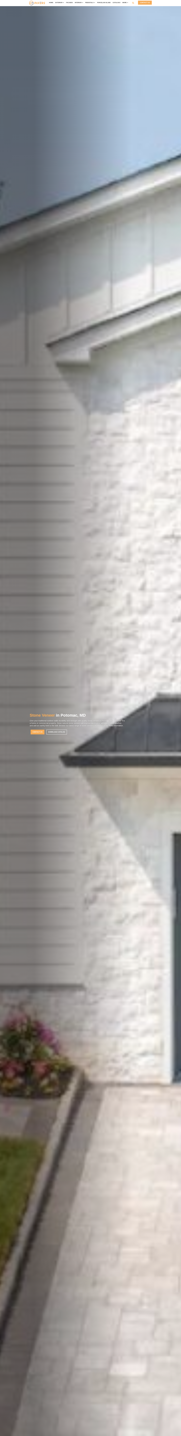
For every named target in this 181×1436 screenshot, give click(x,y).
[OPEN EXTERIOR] (63, 3)
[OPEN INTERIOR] (82, 3)
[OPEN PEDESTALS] (94, 3)
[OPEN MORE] (127, 3)
